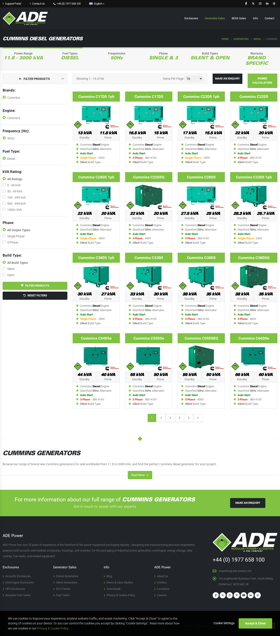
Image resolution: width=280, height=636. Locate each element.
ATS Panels (63, 588)
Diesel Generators (67, 576)
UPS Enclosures (15, 588)
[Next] (198, 418)
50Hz (10, 138)
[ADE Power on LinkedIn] (267, 4)
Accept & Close (255, 623)
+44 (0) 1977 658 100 (68, 3)
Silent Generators (66, 582)
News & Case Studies (120, 582)
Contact (269, 18)
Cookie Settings (224, 623)
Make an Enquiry (227, 78)
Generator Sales (215, 18)
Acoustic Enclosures (18, 576)
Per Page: (173, 78)
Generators (241, 39)
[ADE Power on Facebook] (246, 4)
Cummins (13, 97)
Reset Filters (36, 295)
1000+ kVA (14, 209)
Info (255, 18)
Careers (162, 595)
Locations (163, 588)
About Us (162, 576)
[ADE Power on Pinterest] (237, 595)
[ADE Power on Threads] (274, 4)
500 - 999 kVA (16, 203)
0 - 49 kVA (14, 185)
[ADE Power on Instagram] (260, 4)
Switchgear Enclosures (19, 582)
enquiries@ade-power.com (235, 571)
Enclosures (191, 18)
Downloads (114, 588)
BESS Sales (239, 18)
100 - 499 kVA (16, 197)
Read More (138, 475)
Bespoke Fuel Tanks (18, 595)
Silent (11, 269)
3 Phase (12, 242)
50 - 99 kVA (14, 191)
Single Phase (15, 236)
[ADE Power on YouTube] (244, 595)
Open (10, 275)
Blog (109, 576)
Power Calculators (262, 80)
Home (225, 39)
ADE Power (162, 567)
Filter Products (36, 285)
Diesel (257, 39)
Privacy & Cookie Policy (121, 595)
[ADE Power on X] (253, 4)
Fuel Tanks (63, 595)
